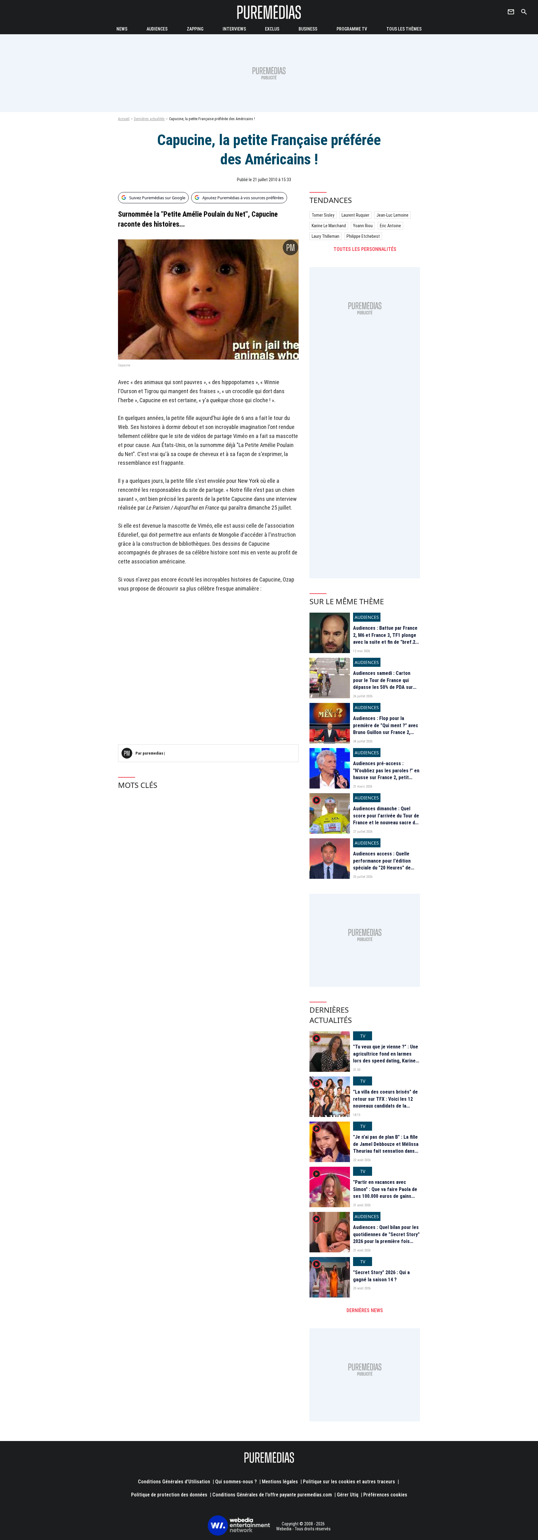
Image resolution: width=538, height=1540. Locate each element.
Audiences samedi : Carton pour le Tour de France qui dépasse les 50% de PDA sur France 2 (383, 683)
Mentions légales (280, 1482)
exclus (272, 28)
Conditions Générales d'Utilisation (174, 1482)
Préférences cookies (385, 1495)
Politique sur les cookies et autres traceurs (349, 1482)
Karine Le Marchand (329, 225)
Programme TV (352, 28)
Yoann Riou (363, 225)
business (308, 28)
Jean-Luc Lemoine (392, 215)
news (121, 28)
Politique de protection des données (169, 1495)
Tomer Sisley (323, 215)
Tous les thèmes (404, 28)
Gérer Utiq (347, 1495)
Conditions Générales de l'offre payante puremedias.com (272, 1495)
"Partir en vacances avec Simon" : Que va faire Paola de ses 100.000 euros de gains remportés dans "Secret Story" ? (386, 1196)
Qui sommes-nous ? (236, 1482)
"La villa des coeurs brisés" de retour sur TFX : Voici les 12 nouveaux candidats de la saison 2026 (385, 1102)
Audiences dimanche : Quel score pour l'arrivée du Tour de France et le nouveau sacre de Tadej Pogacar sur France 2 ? (386, 819)
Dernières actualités (149, 119)
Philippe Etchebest (363, 236)
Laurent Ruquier (355, 215)
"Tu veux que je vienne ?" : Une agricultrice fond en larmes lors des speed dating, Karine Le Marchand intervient (385, 1057)
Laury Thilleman (325, 236)
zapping (195, 28)
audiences (157, 28)
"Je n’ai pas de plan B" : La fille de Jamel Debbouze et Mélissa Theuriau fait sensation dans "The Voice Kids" (385, 1147)
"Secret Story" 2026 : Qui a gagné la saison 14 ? (381, 1275)
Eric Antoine (390, 225)
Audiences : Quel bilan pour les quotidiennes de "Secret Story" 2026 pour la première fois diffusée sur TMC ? (386, 1237)
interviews (234, 28)
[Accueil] (269, 12)
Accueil (124, 119)
